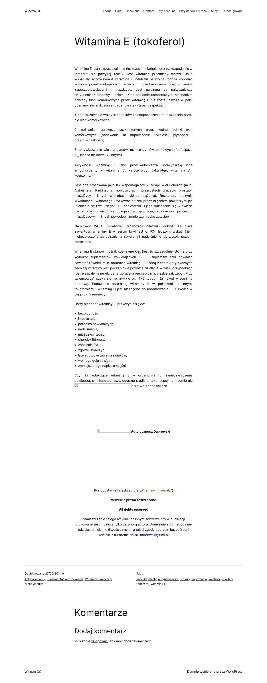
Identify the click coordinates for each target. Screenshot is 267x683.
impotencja (199, 579)
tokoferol (142, 584)
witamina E (158, 584)
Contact (148, 11)
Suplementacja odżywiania (65, 579)
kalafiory (214, 579)
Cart (118, 11)
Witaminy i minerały (98, 579)
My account (167, 11)
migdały (227, 579)
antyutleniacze (168, 579)
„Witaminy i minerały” (155, 490)
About (106, 11)
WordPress (234, 671)
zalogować (99, 641)
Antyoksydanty (35, 579)
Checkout (132, 11)
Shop (214, 11)
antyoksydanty (146, 579)
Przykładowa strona (193, 11)
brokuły (185, 579)
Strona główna (232, 11)
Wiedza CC (33, 11)
